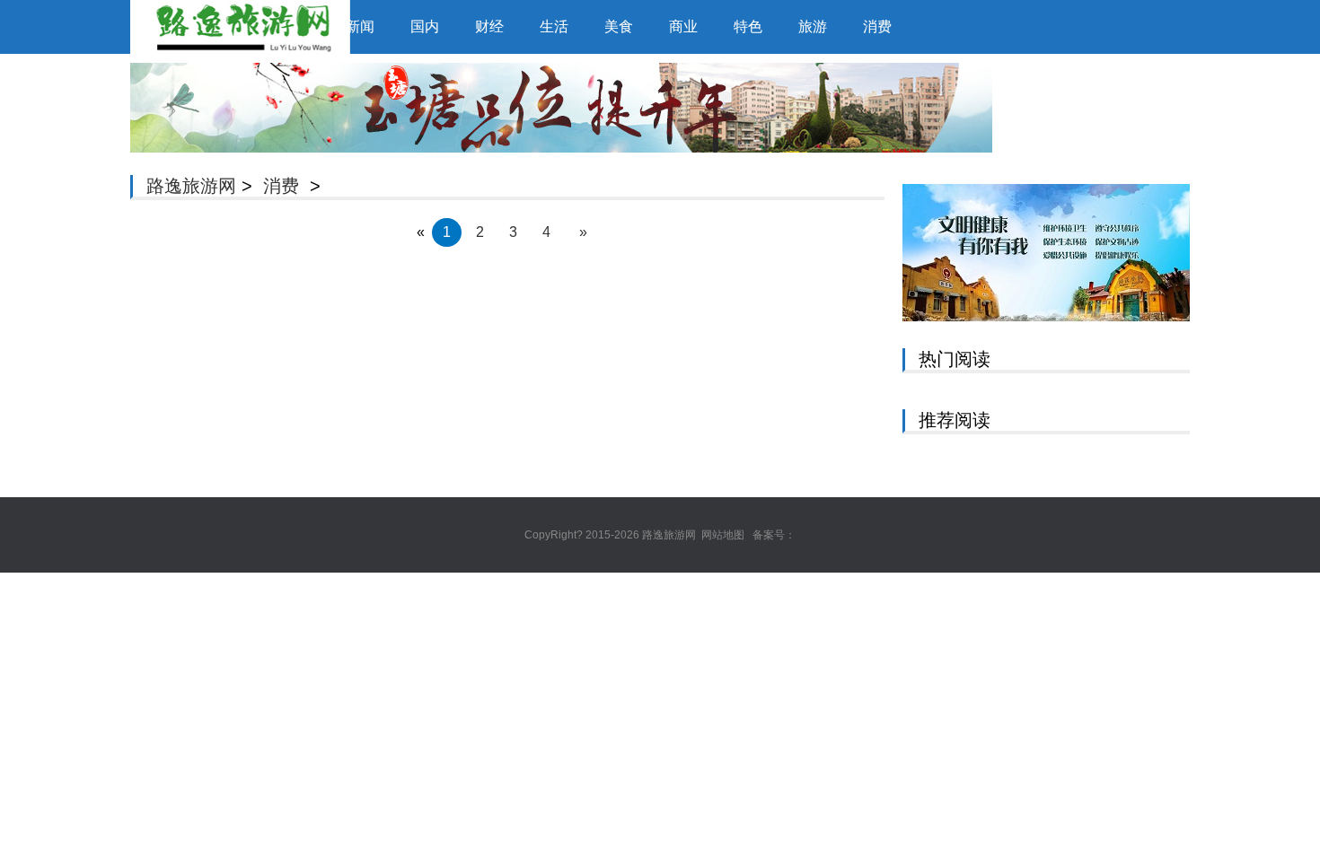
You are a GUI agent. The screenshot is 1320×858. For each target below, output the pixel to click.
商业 (683, 26)
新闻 (360, 26)
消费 (877, 26)
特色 (748, 26)
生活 (554, 26)
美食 (618, 26)
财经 (489, 26)
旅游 (812, 26)
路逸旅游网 (191, 186)
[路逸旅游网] (220, 27)
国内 (424, 26)
